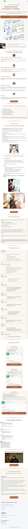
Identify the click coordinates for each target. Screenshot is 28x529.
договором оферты (17, 362)
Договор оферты (3, 517)
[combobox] (7, 360)
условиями (12, 362)
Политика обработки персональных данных (8, 515)
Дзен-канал (3, 509)
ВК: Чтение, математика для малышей (7, 504)
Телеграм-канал (3, 507)
